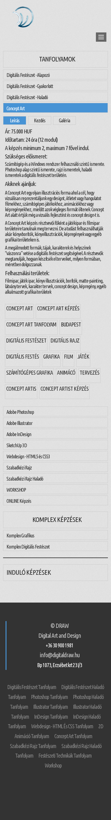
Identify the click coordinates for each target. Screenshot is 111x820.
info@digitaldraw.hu (60, 655)
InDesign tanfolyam (51, 717)
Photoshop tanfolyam (49, 697)
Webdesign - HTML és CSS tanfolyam (62, 726)
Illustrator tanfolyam (50, 707)
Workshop (53, 765)
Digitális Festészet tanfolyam (31, 687)
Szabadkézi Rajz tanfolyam (33, 746)
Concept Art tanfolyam (73, 736)
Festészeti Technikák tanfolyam (65, 756)
